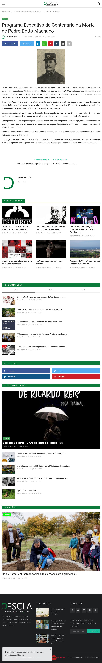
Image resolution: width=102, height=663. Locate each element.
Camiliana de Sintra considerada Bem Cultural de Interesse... (50, 228)
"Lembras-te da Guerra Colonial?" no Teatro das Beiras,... (40, 322)
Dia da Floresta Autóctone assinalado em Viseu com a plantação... (39, 573)
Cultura (10, 11)
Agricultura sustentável (26, 491)
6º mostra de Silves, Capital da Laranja (33, 163)
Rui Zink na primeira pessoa (64, 163)
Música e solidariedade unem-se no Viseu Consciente (17, 262)
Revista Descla (12, 37)
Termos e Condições (74, 657)
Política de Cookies (91, 657)
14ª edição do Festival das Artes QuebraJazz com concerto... (42, 478)
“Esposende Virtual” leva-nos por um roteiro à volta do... (85, 262)
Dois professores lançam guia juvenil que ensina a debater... (41, 347)
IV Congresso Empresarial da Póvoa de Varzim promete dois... (42, 334)
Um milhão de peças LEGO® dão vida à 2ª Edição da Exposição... (43, 466)
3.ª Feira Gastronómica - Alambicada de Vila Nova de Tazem (41, 297)
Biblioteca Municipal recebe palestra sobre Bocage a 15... (58, 639)
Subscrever (93, 631)
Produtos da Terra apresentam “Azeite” (57, 612)
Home (4, 11)
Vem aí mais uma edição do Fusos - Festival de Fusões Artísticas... (82, 229)
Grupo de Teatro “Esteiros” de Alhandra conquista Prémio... (15, 228)
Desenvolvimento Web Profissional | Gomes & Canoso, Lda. (41, 454)
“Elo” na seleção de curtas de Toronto (49, 262)
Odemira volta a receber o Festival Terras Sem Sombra (39, 309)
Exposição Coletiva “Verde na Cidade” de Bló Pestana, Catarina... (58, 625)
